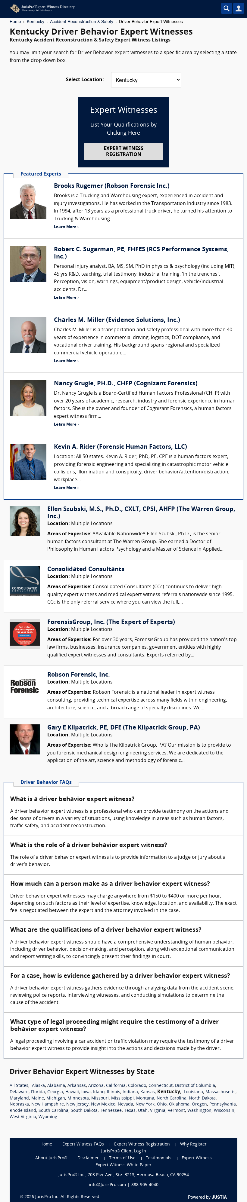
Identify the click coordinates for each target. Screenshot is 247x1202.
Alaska (38, 1086)
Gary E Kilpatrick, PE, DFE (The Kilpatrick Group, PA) (123, 728)
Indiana (130, 1092)
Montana (145, 1098)
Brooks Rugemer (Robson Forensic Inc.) (112, 186)
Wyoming (48, 1117)
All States (19, 1086)
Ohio (162, 1104)
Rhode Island (23, 1111)
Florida (38, 1092)
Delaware (19, 1092)
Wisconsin (224, 1111)
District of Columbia (195, 1086)
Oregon (199, 1104)
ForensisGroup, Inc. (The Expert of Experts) (111, 622)
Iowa (86, 1092)
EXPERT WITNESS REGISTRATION (123, 151)
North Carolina (171, 1098)
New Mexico (103, 1104)
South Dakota (84, 1111)
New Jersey (77, 1104)
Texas (130, 1111)
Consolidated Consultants (85, 570)
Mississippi (122, 1098)
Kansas (147, 1092)
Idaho (99, 1092)
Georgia (55, 1092)
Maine (37, 1098)
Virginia (157, 1111)
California (116, 1086)
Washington (199, 1111)
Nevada (125, 1104)
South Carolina (53, 1111)
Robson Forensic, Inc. (78, 675)
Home (15, 21)
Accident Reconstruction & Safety (81, 21)
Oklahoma (179, 1104)
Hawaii (72, 1092)
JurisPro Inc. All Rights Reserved (67, 1197)
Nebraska (19, 1104)
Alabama (56, 1086)
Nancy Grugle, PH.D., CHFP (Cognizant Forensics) (126, 384)
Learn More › (66, 227)
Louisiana (193, 1092)
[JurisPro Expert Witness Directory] (98, 8)
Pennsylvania (222, 1104)
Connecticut (161, 1086)
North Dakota (202, 1098)
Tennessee (111, 1111)
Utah (143, 1111)
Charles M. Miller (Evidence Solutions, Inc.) (117, 320)
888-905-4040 (144, 1185)
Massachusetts (220, 1092)
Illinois (113, 1092)
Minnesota (78, 1098)
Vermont (176, 1111)
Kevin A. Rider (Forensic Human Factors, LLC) (120, 447)
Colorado (137, 1086)
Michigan (55, 1098)
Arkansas (76, 1086)
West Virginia (23, 1117)
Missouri (100, 1098)
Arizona (96, 1086)
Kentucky (35, 21)
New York (145, 1104)
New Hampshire (47, 1104)
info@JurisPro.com (107, 1185)
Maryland (19, 1098)
